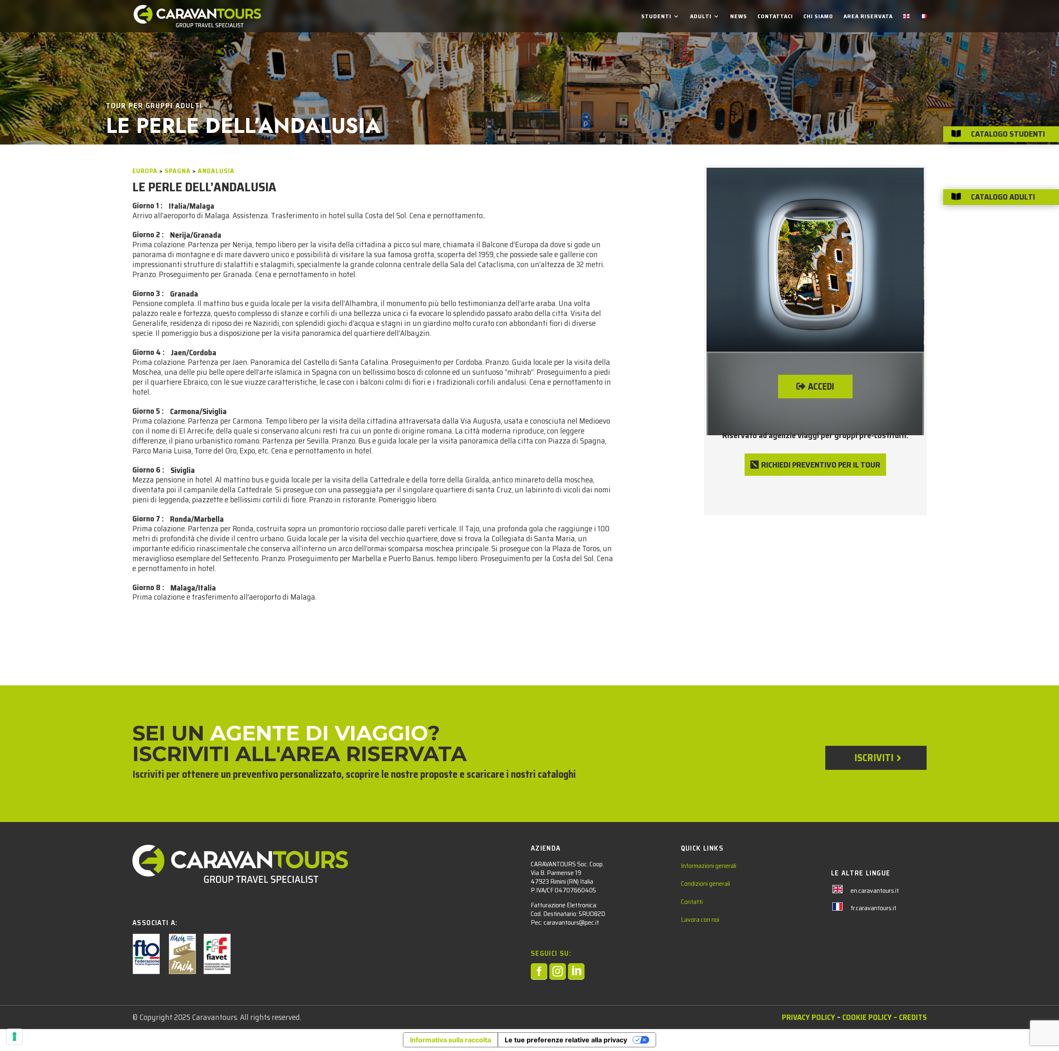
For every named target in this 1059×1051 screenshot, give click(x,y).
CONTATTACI (775, 17)
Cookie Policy (867, 1017)
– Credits (909, 1017)
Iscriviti (874, 758)
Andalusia (216, 171)
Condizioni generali (705, 883)
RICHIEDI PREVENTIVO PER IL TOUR (820, 464)
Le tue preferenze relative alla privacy (566, 1040)
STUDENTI (656, 17)
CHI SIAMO (818, 17)
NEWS (738, 17)
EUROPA (145, 171)
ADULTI (701, 17)
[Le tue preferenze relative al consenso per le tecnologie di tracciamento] (14, 1036)
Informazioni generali (708, 866)
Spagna (178, 171)
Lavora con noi (700, 919)
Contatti (692, 902)
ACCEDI (821, 386)
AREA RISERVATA (868, 17)
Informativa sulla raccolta (450, 1040)
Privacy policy (808, 1017)
